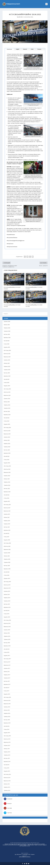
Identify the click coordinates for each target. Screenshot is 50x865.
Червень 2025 (7, 366)
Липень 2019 (7, 594)
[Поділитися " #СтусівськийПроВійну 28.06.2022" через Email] (32, 256)
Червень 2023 (7, 443)
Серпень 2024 (7, 398)
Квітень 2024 (7, 411)
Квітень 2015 (7, 758)
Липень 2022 (7, 478)
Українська (9, 49)
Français (39, 49)
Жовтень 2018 (7, 623)
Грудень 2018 (7, 617)
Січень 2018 (6, 652)
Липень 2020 (7, 556)
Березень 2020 (7, 568)
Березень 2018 (7, 645)
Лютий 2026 (6, 340)
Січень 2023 (6, 459)
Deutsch (25, 49)
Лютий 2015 (6, 764)
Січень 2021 (6, 536)
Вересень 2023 (7, 433)
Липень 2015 (7, 748)
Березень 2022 (7, 491)
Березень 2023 (7, 453)
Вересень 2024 (7, 395)
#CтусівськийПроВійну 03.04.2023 (12, 287)
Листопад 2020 (7, 543)
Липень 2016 (7, 710)
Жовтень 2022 (7, 469)
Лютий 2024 (6, 417)
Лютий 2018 (6, 649)
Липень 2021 (7, 517)
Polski (32, 49)
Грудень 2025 (7, 347)
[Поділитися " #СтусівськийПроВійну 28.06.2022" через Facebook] (25, 256)
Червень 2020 (7, 559)
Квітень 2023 (7, 450)
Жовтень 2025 (7, 353)
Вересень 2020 (7, 549)
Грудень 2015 (7, 732)
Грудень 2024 (7, 385)
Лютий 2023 (6, 456)
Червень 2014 (7, 787)
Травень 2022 (7, 485)
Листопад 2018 (7, 620)
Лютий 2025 (6, 379)
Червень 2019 (7, 597)
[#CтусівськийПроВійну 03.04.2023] (14, 279)
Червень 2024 (7, 405)
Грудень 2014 (7, 771)
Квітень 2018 (7, 642)
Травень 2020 (7, 562)
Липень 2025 (7, 363)
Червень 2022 (7, 482)
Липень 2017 (7, 671)
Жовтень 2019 (7, 584)
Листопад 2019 (7, 581)
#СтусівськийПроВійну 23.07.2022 (12, 305)
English (17, 49)
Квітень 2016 (7, 719)
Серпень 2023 (7, 437)
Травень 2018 (7, 639)
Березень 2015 (7, 761)
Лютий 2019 (6, 610)
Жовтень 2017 (7, 662)
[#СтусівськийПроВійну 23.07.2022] (14, 297)
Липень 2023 (7, 440)
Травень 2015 (7, 755)
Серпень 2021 (7, 514)
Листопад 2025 (7, 350)
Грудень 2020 (7, 540)
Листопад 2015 (7, 735)
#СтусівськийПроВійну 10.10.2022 (34, 287)
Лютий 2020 (6, 572)
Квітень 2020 (7, 565)
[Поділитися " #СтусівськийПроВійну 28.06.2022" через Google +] (30, 256)
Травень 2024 (7, 408)
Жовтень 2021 (7, 507)
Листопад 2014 (7, 774)
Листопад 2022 (7, 466)
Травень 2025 (7, 369)
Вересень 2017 (7, 665)
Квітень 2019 (7, 604)
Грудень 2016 (7, 694)
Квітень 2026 (7, 334)
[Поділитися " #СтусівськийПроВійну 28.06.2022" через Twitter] (27, 256)
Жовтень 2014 (7, 777)
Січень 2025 (6, 382)
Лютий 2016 (6, 726)
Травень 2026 (7, 331)
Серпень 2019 (7, 591)
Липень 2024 (7, 401)
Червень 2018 (7, 636)
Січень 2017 (6, 690)
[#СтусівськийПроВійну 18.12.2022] (36, 297)
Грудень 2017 (7, 655)
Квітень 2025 (7, 372)
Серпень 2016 (7, 706)
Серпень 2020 (7, 552)
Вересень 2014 (7, 780)
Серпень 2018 (7, 629)
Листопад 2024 (7, 389)
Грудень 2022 (7, 462)
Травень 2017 (7, 678)
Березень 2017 (7, 684)
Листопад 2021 (7, 504)
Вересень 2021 (7, 511)
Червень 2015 (7, 751)
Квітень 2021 (7, 527)
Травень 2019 (7, 601)
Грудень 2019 (7, 578)
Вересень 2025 (7, 356)
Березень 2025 (7, 376)
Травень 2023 (7, 446)
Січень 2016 (6, 729)
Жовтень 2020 (7, 546)
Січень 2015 (6, 768)
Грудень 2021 (7, 501)
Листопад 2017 (7, 658)
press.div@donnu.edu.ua (24, 856)
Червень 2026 (7, 327)
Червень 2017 (7, 674)
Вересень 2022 (7, 472)
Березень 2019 (7, 607)
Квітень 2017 (7, 681)
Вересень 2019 (7, 588)
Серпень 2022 (7, 475)
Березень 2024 (7, 414)
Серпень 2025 (7, 360)
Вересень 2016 (7, 703)
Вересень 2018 (7, 626)
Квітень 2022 (7, 488)
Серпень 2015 (7, 745)
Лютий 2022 (6, 495)
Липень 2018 (7, 633)
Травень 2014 (7, 790)
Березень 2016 (7, 723)
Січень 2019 (6, 613)
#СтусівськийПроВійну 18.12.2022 (34, 305)
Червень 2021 (7, 520)
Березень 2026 (7, 337)
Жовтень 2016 (7, 700)
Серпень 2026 (7, 321)
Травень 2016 (7, 716)
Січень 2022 (6, 498)
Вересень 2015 (7, 742)
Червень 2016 (7, 713)
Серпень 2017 (7, 668)
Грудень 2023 (7, 424)
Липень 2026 (7, 324)
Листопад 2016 (7, 697)
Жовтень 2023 (7, 430)
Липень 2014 (7, 784)
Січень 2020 (6, 575)
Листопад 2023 (7, 427)
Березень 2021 (7, 530)
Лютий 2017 (6, 687)
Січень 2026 (6, 344)
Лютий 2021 (6, 533)
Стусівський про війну (28, 17)
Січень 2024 (6, 421)
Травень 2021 (7, 523)
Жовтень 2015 (7, 739)
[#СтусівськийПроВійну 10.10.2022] (36, 279)
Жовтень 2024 (7, 392)
